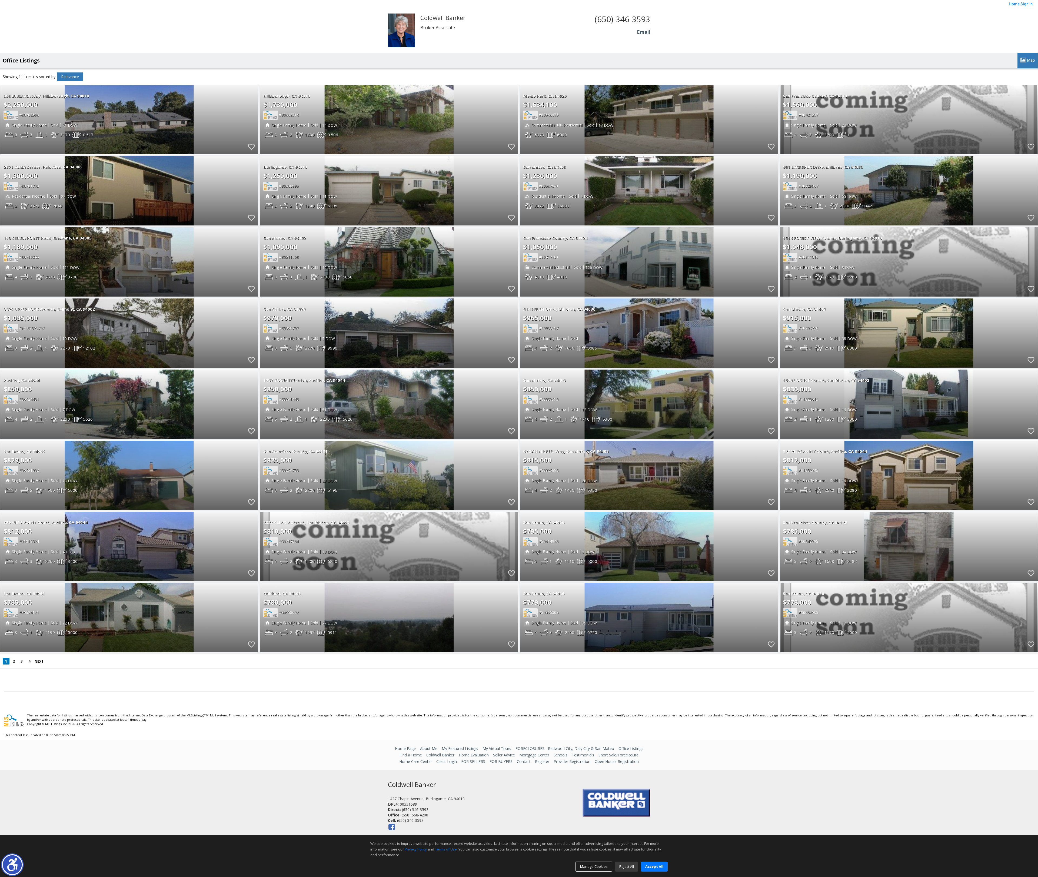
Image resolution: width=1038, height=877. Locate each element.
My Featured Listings (460, 748)
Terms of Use (446, 849)
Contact (524, 761)
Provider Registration (572, 761)
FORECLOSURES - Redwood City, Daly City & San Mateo (564, 748)
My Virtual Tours (497, 748)
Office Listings (630, 748)
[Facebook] (391, 827)
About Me (428, 748)
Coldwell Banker (440, 755)
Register (542, 761)
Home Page (405, 748)
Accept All (654, 866)
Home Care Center (415, 761)
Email (643, 32)
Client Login (446, 761)
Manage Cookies (594, 866)
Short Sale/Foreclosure (618, 755)
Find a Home (411, 755)
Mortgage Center (534, 755)
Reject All (626, 866)
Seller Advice (504, 755)
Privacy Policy (416, 849)
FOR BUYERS (501, 761)
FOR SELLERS (473, 761)
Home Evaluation (474, 755)
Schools (560, 755)
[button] (12, 864)
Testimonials (583, 755)
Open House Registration (617, 761)
